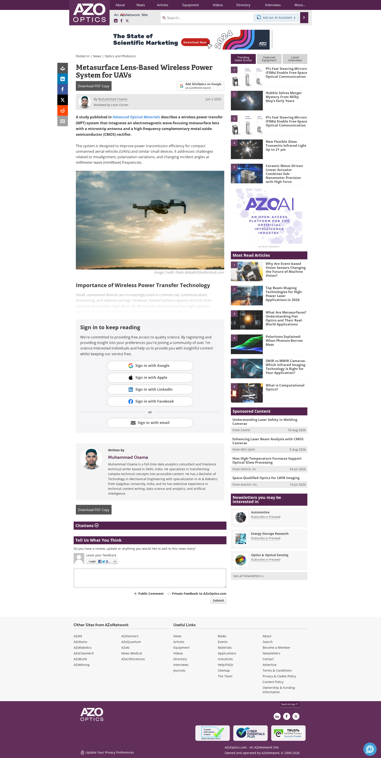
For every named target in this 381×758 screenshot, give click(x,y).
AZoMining (82, 665)
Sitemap (224, 670)
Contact (268, 659)
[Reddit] (62, 110)
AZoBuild (80, 659)
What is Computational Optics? (285, 387)
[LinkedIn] (62, 78)
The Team (225, 676)
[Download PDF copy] (62, 68)
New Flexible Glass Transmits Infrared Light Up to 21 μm (286, 145)
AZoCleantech (84, 653)
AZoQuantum (131, 642)
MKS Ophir (248, 449)
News (97, 56)
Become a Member (276, 647)
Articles (178, 642)
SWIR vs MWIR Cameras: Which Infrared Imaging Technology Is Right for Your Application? (285, 367)
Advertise (269, 665)
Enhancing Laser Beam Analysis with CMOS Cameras (267, 441)
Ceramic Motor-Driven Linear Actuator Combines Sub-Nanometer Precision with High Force (284, 173)
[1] (247, 76)
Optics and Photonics (120, 56)
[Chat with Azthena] (370, 749)
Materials (225, 647)
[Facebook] (62, 89)
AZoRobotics (83, 647)
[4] (247, 149)
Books (222, 636)
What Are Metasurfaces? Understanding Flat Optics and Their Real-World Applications (286, 318)
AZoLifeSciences (133, 659)
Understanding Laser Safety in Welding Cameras (264, 421)
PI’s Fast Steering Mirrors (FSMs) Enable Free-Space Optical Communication (286, 72)
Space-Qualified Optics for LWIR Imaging (265, 478)
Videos (178, 653)
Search (268, 642)
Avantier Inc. (249, 484)
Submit (218, 600)
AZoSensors (129, 636)
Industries (225, 659)
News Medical (131, 653)
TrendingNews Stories (243, 58)
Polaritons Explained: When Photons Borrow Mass (284, 340)
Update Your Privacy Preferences (109, 752)
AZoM (78, 636)
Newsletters (271, 653)
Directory (180, 659)
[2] (247, 100)
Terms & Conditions (277, 670)
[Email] (62, 121)
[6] (247, 393)
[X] (62, 100)
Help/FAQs (225, 665)
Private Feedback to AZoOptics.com (199, 593)
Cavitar (245, 430)
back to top (289, 704)
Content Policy (273, 682)
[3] (247, 124)
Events (223, 642)
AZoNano (80, 642)
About (267, 636)
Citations (85, 525)
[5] (247, 173)
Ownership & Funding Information (279, 690)
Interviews (181, 665)
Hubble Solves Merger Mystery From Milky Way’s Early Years (284, 97)
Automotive (260, 512)
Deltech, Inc (248, 469)
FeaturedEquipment (269, 58)
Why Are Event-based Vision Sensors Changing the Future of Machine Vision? (286, 269)
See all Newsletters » (248, 576)
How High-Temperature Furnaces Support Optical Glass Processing (267, 460)
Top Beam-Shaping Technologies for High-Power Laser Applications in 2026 (284, 294)
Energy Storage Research (270, 533)
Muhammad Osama (128, 457)
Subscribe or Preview (265, 517)
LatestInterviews (295, 58)
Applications (227, 653)
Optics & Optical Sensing (269, 555)
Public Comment (151, 593)
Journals (179, 670)
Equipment (181, 647)
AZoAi (125, 647)
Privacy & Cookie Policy (279, 676)
